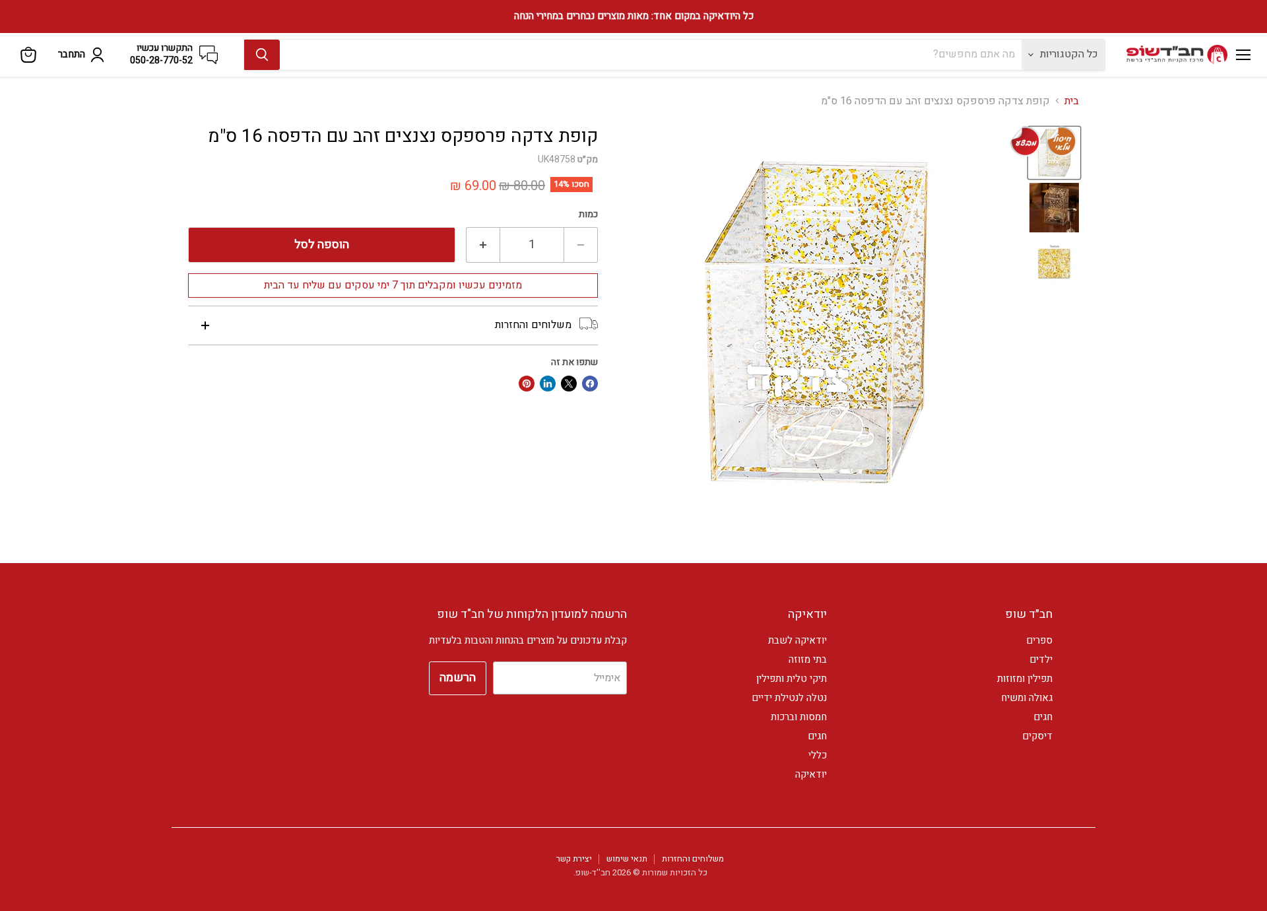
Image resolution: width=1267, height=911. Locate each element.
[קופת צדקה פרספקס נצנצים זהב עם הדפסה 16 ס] (1054, 208)
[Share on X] (569, 383)
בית (1071, 101)
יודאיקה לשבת (797, 640)
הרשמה (457, 678)
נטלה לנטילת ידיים (789, 698)
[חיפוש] (262, 55)
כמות (588, 214)
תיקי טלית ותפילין (791, 678)
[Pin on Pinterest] (527, 383)
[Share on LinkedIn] (548, 383)
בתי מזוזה (808, 659)
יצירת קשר (574, 858)
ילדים (1041, 659)
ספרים (1039, 640)
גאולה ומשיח (1027, 698)
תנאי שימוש (626, 858)
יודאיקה (811, 774)
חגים (1043, 717)
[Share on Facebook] (590, 383)
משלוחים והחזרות (693, 858)
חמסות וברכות (799, 717)
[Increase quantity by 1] (483, 245)
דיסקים (1037, 736)
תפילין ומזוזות (1025, 678)
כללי (817, 755)
